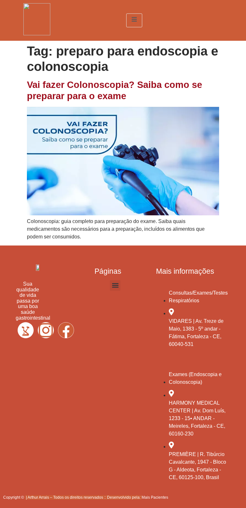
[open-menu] (134, 20)
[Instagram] (46, 330)
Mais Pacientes (155, 497)
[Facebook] (66, 330)
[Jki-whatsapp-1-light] (26, 330)
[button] (115, 285)
